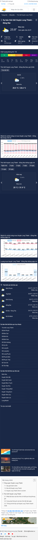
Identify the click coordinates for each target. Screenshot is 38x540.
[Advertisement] (19, 114)
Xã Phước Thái (6, 359)
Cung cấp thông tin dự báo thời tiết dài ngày (19, 501)
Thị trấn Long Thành (7, 327)
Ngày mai (4, 165)
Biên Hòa (4, 374)
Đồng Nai (12, 15)
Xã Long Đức (5, 351)
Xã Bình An (5, 336)
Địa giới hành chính (12, 486)
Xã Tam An (5, 362)
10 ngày (32, 165)
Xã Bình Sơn (5, 339)
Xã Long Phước (6, 354)
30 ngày (11, 169)
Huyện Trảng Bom (7, 392)
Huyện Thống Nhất (7, 389)
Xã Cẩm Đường (6, 342)
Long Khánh (5, 400)
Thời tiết (20, 531)
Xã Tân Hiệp (5, 365)
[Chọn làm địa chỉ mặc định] (36, 20)
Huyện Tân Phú (6, 386)
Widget (2, 536)
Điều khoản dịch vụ (22, 536)
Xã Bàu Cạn (5, 333)
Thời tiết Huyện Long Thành (13, 494)
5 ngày (18, 165)
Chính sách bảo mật (6, 539)
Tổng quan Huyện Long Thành (13, 483)
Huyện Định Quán (7, 380)
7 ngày (25, 165)
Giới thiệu (7, 536)
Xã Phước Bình (6, 357)
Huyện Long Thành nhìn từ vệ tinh (16, 490)
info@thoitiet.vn (30, 531)
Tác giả (13, 536)
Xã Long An (5, 348)
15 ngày (3, 169)
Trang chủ (4, 15)
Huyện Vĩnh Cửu (6, 394)
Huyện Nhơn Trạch (7, 383)
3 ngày (12, 165)
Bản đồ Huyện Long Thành (14, 488)
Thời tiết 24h (5, 70)
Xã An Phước (5, 330)
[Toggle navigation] (34, 9)
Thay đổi (11, 4)
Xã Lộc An (5, 345)
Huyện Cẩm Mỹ (6, 377)
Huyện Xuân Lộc (6, 397)
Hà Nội (3, 4)
